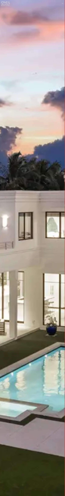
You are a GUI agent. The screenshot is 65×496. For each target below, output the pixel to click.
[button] (62, 3)
